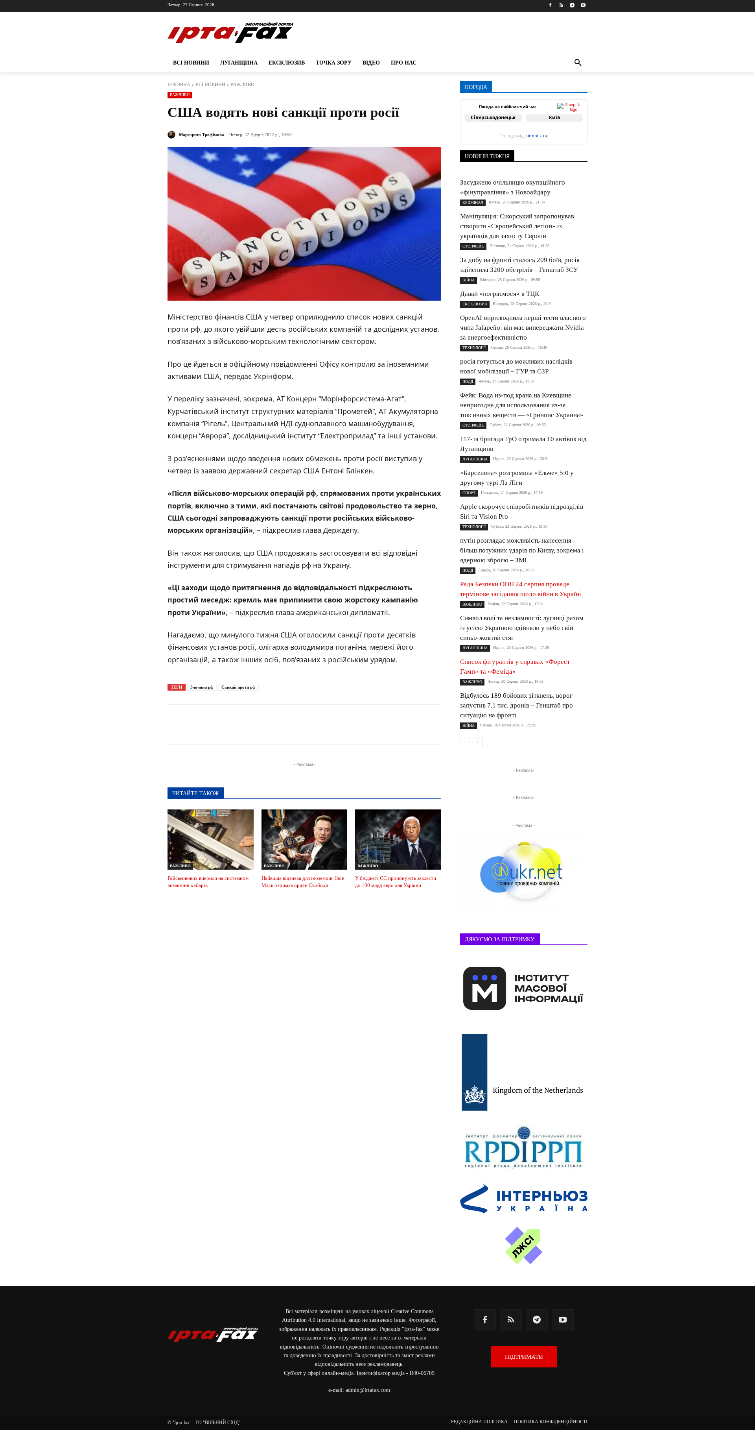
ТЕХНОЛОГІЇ (474, 347)
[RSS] (561, 5)
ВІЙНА (468, 280)
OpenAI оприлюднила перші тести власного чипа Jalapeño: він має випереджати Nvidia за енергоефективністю (523, 327)
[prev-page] (465, 742)
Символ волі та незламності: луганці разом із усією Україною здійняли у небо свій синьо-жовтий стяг (522, 627)
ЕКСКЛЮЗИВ (474, 304)
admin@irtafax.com (368, 1390)
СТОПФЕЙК (473, 246)
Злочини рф (202, 687)
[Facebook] (550, 5)
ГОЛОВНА (179, 84)
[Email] (322, 724)
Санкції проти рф (238, 687)
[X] (267, 724)
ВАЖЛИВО (242, 84)
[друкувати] (340, 724)
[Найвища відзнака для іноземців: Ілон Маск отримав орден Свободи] (304, 839)
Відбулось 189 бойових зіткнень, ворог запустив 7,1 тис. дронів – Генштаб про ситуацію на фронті (516, 705)
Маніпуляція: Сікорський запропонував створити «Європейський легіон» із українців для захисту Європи (517, 226)
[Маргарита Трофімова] (173, 135)
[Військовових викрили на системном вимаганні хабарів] (211, 839)
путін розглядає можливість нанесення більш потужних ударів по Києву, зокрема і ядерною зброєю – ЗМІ (522, 550)
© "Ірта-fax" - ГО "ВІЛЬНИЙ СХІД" (204, 1422)
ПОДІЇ (467, 381)
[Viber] (285, 724)
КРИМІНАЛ (472, 202)
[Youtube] (582, 5)
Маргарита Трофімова (201, 134)
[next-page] (477, 742)
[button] (578, 63)
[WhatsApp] (303, 724)
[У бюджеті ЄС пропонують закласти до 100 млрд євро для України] (398, 839)
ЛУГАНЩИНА (475, 459)
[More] (358, 724)
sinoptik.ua (537, 136)
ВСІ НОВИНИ (210, 84)
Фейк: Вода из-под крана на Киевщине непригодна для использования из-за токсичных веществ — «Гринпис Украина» (522, 405)
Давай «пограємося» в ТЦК (499, 293)
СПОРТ (468, 493)
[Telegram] (571, 5)
